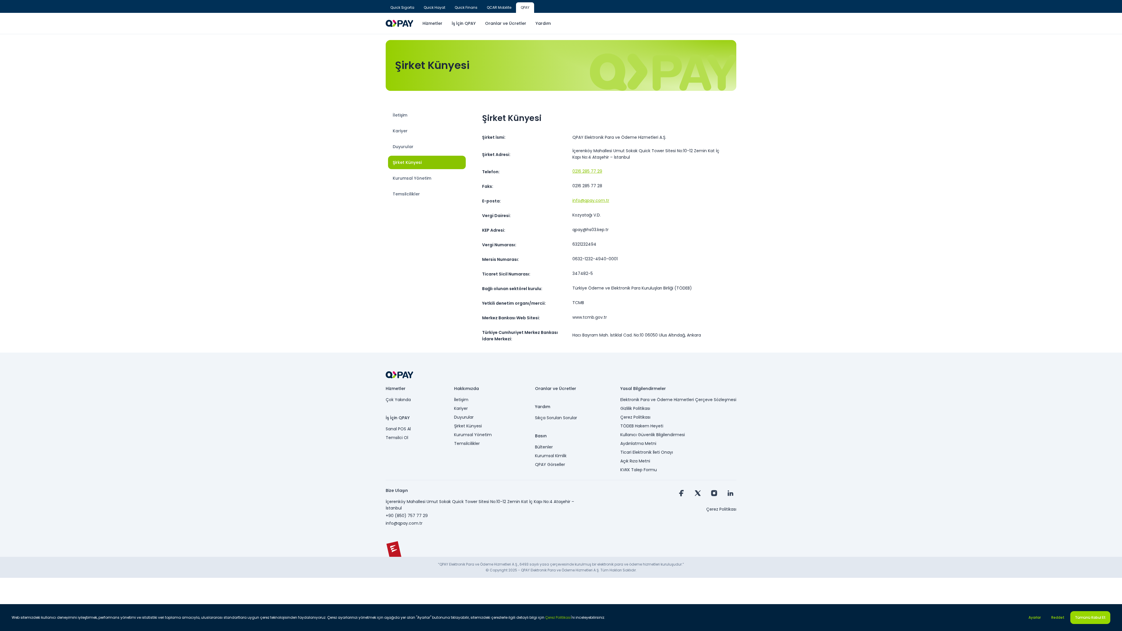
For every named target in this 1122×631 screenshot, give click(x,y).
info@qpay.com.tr (590, 200)
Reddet (1057, 617)
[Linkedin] (730, 493)
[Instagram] (714, 493)
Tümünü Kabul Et (1090, 617)
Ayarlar (1034, 617)
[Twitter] (698, 493)
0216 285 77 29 (587, 171)
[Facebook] (681, 493)
